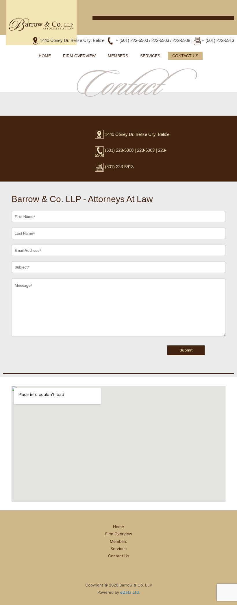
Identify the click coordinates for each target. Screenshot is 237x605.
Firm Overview (79, 55)
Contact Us (185, 55)
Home (45, 55)
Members (118, 55)
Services (150, 55)
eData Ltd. (129, 592)
